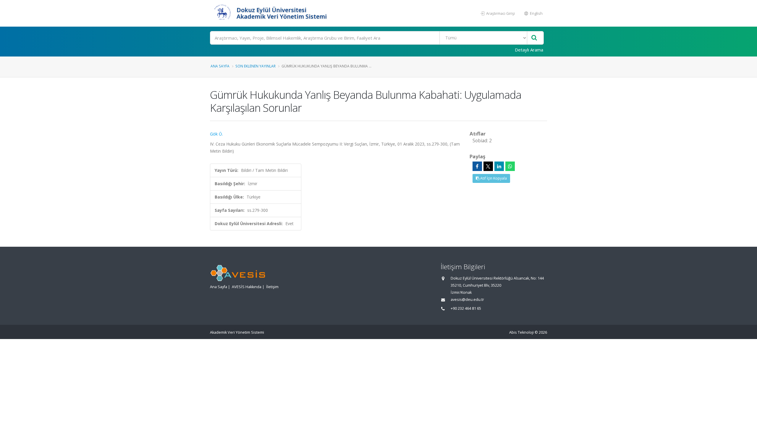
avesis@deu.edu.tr (467, 299)
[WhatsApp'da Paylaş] (510, 166)
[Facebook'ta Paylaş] (477, 166)
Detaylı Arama (529, 50)
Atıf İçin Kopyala (493, 178)
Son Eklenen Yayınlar (255, 66)
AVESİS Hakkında (246, 286)
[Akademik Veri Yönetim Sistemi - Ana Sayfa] (222, 13)
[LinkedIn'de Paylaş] (499, 166)
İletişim (272, 286)
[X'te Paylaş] (488, 166)
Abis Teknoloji (521, 332)
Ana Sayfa (220, 66)
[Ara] (534, 38)
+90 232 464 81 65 (466, 308)
